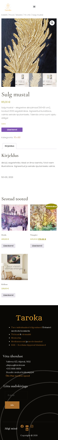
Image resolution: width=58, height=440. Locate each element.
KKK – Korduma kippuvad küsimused (28, 345)
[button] (34, 6)
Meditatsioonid (18, 341)
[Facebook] (22, 426)
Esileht (4, 15)
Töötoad (15, 334)
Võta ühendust (13, 356)
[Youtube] (27, 426)
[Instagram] (32, 426)
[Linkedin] (27, 429)
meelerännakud (35, 341)
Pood (11, 15)
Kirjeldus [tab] (9, 146)
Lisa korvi (12, 129)
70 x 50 (27, 15)
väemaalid (26, 334)
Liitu (12, 405)
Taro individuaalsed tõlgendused (26, 327)
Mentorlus (16, 338)
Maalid (19, 15)
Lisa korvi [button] (8, 245)
